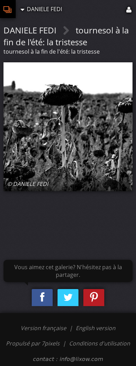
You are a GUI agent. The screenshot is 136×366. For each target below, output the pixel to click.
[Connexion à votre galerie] (129, 9)
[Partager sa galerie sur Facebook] (42, 297)
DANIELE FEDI (31, 30)
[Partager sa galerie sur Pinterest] (93, 297)
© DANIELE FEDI (27, 184)
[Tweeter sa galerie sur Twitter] (68, 297)
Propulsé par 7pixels (33, 343)
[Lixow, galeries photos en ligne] (8, 9)
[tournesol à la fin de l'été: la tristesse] (68, 126)
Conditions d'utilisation (99, 343)
